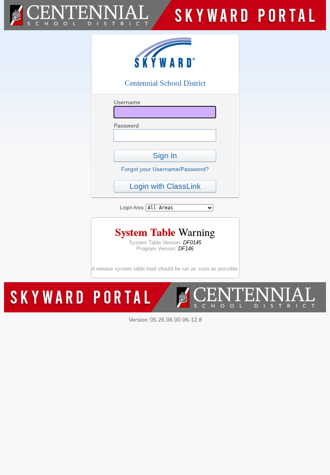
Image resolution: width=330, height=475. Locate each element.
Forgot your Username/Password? (165, 169)
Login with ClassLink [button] (165, 186)
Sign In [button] (165, 155)
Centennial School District (165, 83)
